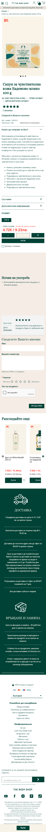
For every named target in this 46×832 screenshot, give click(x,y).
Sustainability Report (23, 759)
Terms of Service (30, 784)
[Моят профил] (34, 3)
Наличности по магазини (30, 123)
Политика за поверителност (23, 709)
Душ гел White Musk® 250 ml (14, 458)
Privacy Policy (22, 784)
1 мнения (8, 110)
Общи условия (23, 707)
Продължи (36, 406)
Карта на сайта (23, 718)
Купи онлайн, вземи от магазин (23, 745)
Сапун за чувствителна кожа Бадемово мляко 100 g (21, 14)
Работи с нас (23, 739)
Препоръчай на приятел (23, 748)
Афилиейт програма (23, 742)
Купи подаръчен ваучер (23, 750)
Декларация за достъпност (23, 762)
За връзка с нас (23, 733)
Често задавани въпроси (23, 712)
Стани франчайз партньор (23, 756)
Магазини (23, 736)
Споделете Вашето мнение (15, 115)
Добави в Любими (12, 246)
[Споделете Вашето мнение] (10, 106)
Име (4, 343)
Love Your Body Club (23, 731)
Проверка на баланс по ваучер (23, 753)
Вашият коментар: (10, 354)
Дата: (5, 327)
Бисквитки (23, 715)
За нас (23, 728)
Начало (4, 11)
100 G (6, 220)
